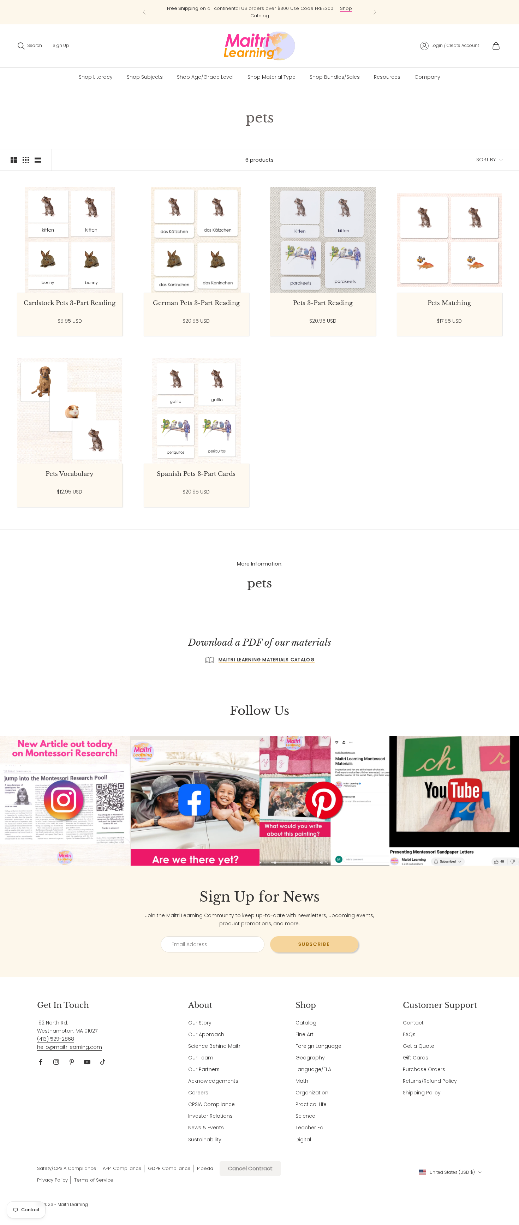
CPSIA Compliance (211, 1104)
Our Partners (204, 1069)
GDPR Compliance (169, 1168)
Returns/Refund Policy (430, 1080)
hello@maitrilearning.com (69, 1047)
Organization (312, 1092)
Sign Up (61, 45)
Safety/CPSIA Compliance (66, 1168)
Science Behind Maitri (214, 1046)
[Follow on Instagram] (56, 1061)
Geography (310, 1057)
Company (427, 76)
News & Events (206, 1127)
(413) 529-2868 (55, 1038)
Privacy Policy (52, 1180)
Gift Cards (415, 1057)
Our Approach (206, 1034)
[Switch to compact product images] (38, 159)
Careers (198, 1092)
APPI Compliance (122, 1168)
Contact (413, 1022)
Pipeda (205, 1168)
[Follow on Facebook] (40, 1061)
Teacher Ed (309, 1127)
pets (60, 96)
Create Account (463, 45)
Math (302, 1080)
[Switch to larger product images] (14, 159)
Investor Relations (210, 1115)
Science (305, 1115)
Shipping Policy (422, 1092)
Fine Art (305, 1034)
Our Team (200, 1057)
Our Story (199, 1022)
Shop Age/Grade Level (205, 76)
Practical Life (311, 1104)
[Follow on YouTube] (87, 1061)
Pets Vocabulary (70, 474)
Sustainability (204, 1139)
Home (23, 96)
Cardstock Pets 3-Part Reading (69, 303)
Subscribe (314, 944)
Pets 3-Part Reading (323, 303)
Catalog (306, 1022)
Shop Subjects (145, 76)
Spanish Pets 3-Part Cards (196, 474)
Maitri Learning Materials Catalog (267, 660)
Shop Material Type (271, 76)
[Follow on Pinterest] (71, 1061)
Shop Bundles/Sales (335, 76)
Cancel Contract (250, 1168)
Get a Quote (418, 1046)
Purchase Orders (424, 1069)
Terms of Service (93, 1180)
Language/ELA (313, 1069)
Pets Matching (449, 303)
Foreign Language (318, 1046)
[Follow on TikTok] (102, 1061)
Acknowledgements (213, 1080)
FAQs (409, 1034)
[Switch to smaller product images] (26, 159)
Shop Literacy (96, 76)
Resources (387, 76)
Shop (42, 96)
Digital (303, 1139)
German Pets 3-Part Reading (196, 303)
